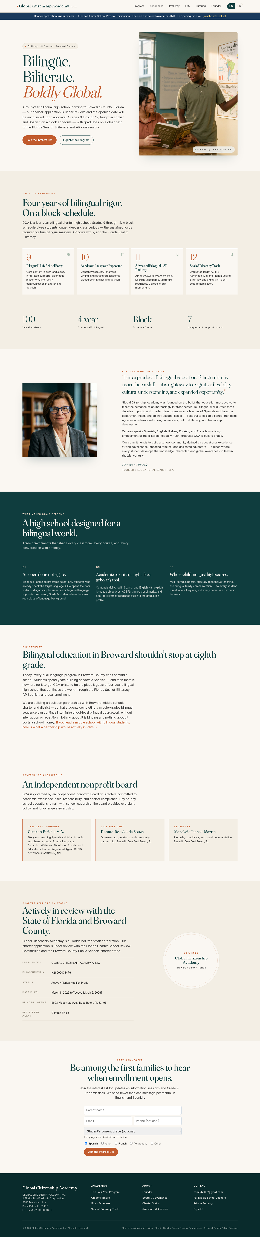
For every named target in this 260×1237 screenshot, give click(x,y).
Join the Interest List (39, 140)
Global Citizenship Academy (48, 6)
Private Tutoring (203, 1203)
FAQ (187, 6)
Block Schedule (100, 1203)
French (122, 1143)
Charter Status (151, 1203)
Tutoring (201, 6)
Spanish (93, 1143)
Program (139, 6)
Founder (216, 6)
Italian (107, 1143)
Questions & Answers (155, 1209)
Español (198, 1209)
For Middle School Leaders (209, 1197)
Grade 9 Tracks (100, 1197)
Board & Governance (154, 1197)
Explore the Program (76, 140)
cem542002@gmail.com (208, 1192)
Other (157, 1143)
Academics (156, 6)
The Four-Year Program (105, 1192)
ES (239, 6)
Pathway (174, 6)
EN (231, 6)
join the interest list (215, 16)
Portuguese (140, 1143)
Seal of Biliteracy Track (105, 1209)
